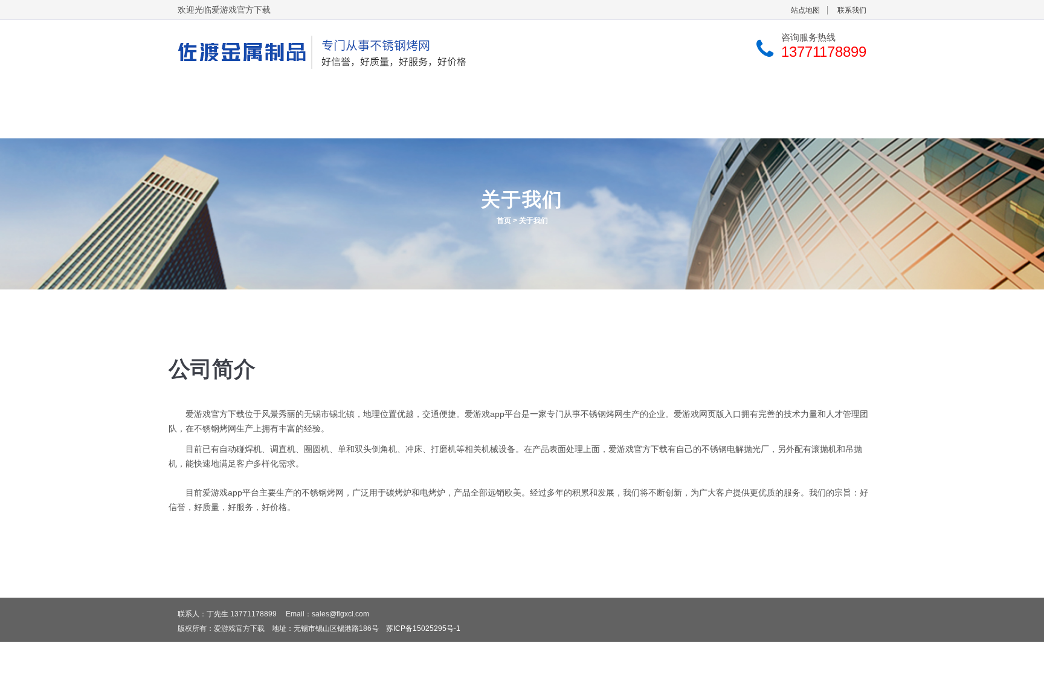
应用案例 (538, 94)
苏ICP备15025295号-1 (423, 628)
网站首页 (198, 94)
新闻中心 (652, 94)
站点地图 (805, 10)
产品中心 (425, 94)
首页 (504, 220)
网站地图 (233, 123)
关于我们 (311, 94)
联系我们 (851, 10)
